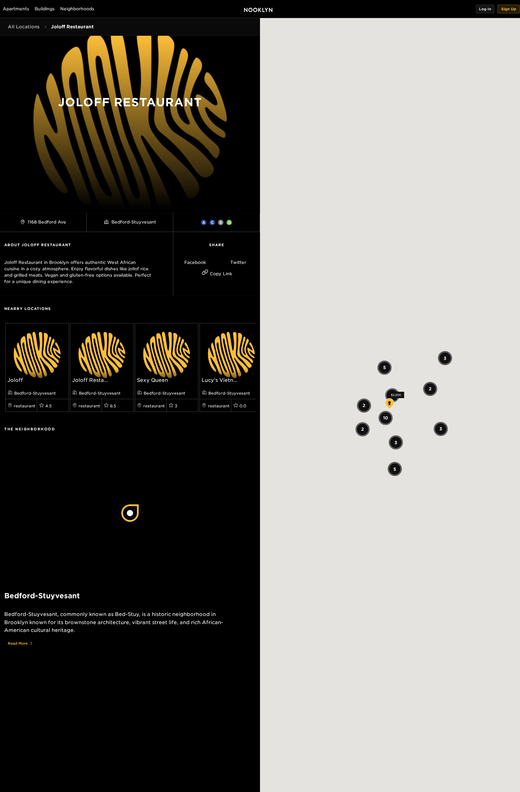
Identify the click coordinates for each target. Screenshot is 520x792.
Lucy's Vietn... (219, 380)
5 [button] (384, 367)
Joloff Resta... (90, 380)
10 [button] (385, 417)
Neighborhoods (77, 8)
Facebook (195, 262)
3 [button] (395, 442)
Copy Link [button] (220, 273)
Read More (18, 643)
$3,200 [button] (396, 395)
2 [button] (363, 405)
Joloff (15, 380)
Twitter (238, 262)
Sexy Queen (152, 380)
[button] (485, 9)
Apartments (16, 8)
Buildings (44, 8)
